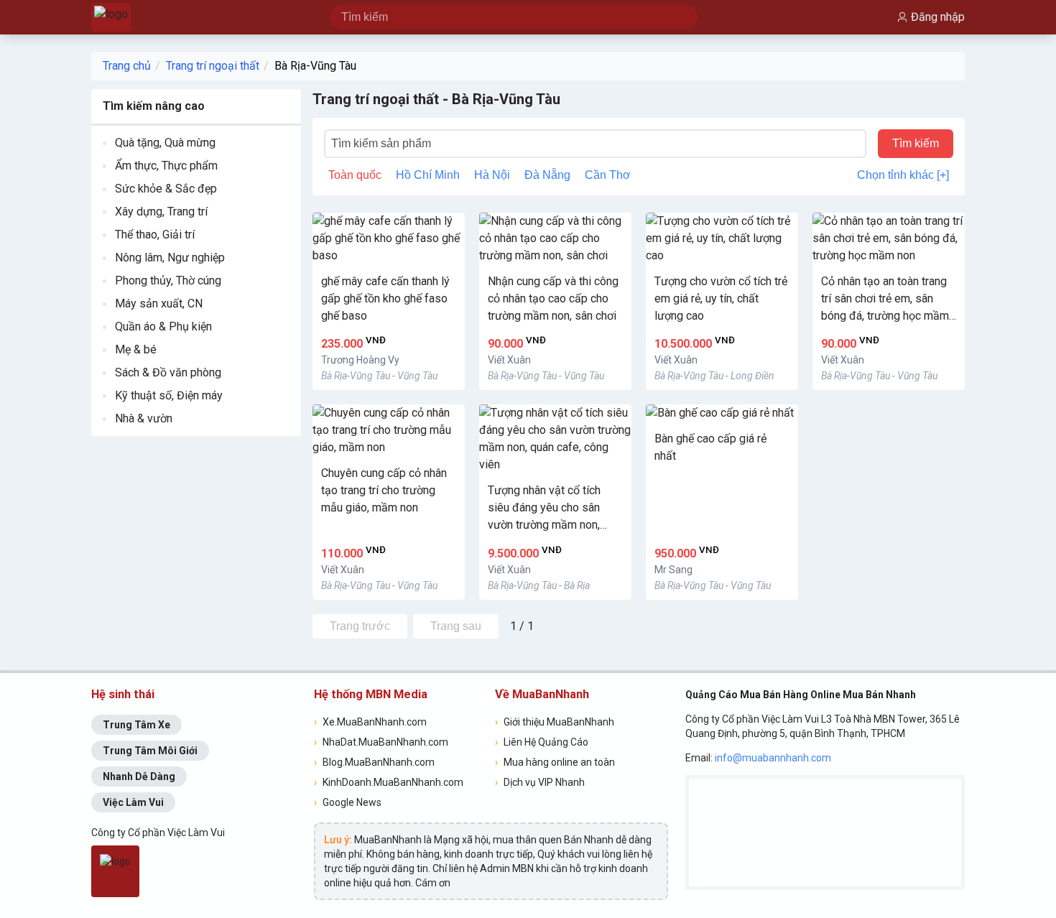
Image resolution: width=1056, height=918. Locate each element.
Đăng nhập (938, 17)
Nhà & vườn (143, 418)
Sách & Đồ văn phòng (168, 372)
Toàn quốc (354, 175)
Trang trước (360, 626)
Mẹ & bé (136, 349)
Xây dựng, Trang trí (161, 211)
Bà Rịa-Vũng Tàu (315, 66)
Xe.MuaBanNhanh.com (370, 722)
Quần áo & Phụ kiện (163, 326)
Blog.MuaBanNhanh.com (374, 762)
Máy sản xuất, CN (159, 303)
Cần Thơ (608, 175)
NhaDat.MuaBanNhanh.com (381, 742)
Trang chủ (127, 66)
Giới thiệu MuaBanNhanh (554, 722)
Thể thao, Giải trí (155, 234)
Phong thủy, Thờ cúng (168, 280)
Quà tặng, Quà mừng (165, 142)
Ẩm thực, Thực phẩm (166, 165)
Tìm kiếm (915, 143)
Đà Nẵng (547, 175)
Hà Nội (492, 175)
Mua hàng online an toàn (555, 762)
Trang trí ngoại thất (212, 66)
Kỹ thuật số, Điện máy (169, 395)
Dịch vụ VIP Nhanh (540, 782)
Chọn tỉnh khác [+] (903, 175)
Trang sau (455, 626)
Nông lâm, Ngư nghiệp (170, 257)
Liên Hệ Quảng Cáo (541, 742)
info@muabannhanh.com (773, 758)
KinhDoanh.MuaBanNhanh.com (388, 782)
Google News (347, 802)
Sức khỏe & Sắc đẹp (166, 188)
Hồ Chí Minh (428, 175)
